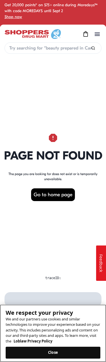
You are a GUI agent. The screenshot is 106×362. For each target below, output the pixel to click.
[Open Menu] (97, 34)
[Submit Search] (93, 48)
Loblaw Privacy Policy (33, 341)
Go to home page (53, 195)
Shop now (13, 16)
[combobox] (53, 48)
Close (53, 352)
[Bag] (85, 34)
